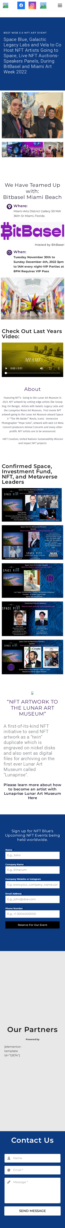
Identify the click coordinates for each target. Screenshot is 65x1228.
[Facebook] (21, 5)
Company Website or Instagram (23, 879)
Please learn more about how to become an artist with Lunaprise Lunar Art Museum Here (32, 791)
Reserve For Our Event (32, 925)
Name (9, 849)
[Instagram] (32, 5)
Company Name (15, 864)
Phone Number (14, 908)
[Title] (5, 5)
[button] (59, 5)
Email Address (14, 893)
